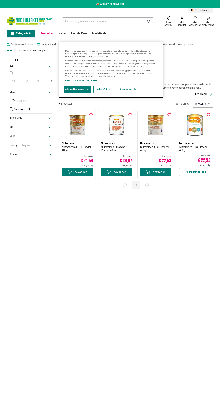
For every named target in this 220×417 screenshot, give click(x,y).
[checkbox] (11, 109)
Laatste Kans (79, 33)
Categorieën (23, 33)
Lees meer (201, 94)
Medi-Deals (99, 33)
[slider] (11, 72)
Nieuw (62, 33)
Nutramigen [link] (39, 50)
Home (10, 50)
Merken (23, 50)
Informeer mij (197, 171)
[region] (111, 70)
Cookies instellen (128, 89)
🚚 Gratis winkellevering (110, 3)
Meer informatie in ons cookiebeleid (81, 80)
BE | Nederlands (202, 10)
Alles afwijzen (104, 89)
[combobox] (203, 104)
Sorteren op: (182, 103)
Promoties (46, 33)
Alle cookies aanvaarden (77, 89)
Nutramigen (22, 109)
